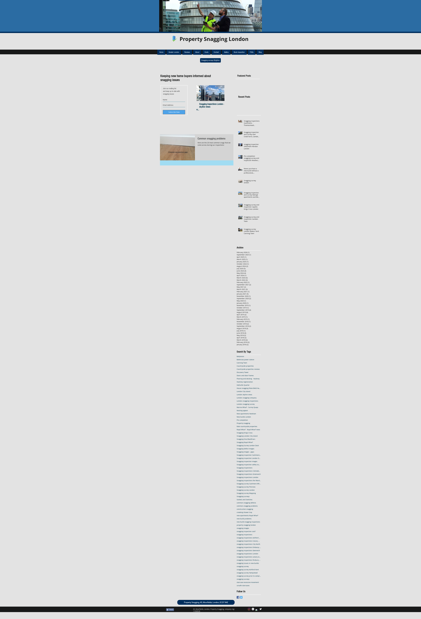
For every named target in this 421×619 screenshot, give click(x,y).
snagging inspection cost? (246, 531)
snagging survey (243, 566)
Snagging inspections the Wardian (249, 480)
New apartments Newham (246, 414)
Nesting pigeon (242, 410)
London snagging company (246, 398)
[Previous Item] (200, 93)
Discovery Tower (243, 372)
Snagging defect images (245, 449)
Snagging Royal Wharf (245, 442)
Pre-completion (242, 420)
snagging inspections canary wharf (249, 557)
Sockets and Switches (244, 500)
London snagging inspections (247, 401)
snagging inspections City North (248, 544)
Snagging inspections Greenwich (249, 474)
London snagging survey (246, 404)
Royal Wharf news (253, 430)
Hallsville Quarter (243, 385)
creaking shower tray (244, 512)
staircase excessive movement (248, 582)
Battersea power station (245, 360)
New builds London (244, 417)
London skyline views (244, 395)
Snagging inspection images (247, 461)
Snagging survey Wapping (246, 493)
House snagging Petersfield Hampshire (249, 388)
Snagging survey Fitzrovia (246, 487)
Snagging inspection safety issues (249, 465)
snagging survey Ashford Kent (248, 570)
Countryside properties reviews (248, 369)
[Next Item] (221, 93)
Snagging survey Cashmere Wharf (249, 484)
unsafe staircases (243, 585)
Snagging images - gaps (245, 452)
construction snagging (245, 509)
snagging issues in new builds (248, 563)
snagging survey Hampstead (247, 573)
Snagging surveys (243, 496)
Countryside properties (245, 366)
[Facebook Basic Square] (238, 597)
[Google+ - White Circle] (253, 609)
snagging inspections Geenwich (248, 550)
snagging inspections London (247, 554)
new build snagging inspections (248, 522)
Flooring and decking (244, 379)
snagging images (243, 528)
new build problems (244, 519)
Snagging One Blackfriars (246, 439)
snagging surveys (243, 579)
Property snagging (243, 423)
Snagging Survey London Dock (248, 445)
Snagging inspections (244, 468)
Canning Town (242, 363)
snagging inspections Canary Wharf (249, 541)
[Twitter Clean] (260, 609)
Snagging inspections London (247, 477)
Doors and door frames (245, 375)
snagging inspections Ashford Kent (249, 538)
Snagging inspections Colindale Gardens (249, 471)
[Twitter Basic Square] (241, 597)
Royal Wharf (241, 430)
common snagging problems (247, 506)
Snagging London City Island (247, 436)
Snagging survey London (246, 490)
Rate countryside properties (247, 426)
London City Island (243, 391)
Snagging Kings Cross (244, 433)
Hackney (256, 379)
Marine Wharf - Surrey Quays (247, 407)
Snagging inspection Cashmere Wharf (249, 455)
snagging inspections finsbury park (249, 560)
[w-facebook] (257, 610)
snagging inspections (244, 535)
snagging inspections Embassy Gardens (249, 547)
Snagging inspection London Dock (249, 458)
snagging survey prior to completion (249, 576)
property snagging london (246, 525)
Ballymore (240, 356)
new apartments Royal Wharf (247, 515)
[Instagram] (249, 609)
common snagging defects (246, 503)
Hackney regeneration (245, 382)
